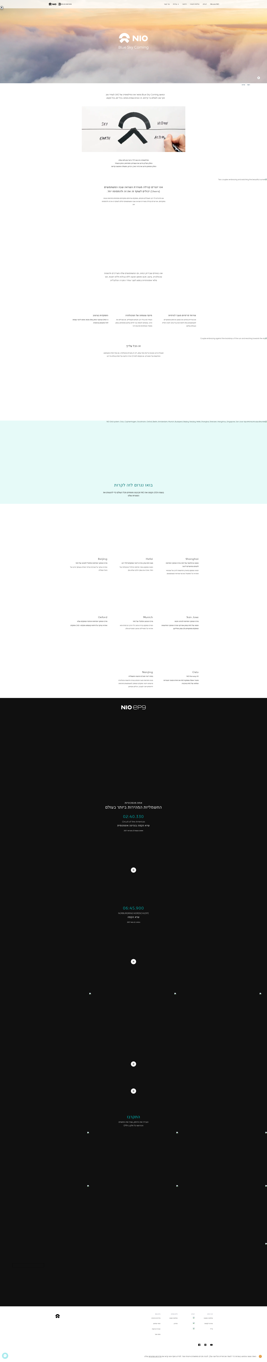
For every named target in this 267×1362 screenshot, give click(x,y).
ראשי (248, 85)
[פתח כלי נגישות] (1, 7)
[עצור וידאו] (133, 870)
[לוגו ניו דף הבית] (60, 4)
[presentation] (211, 1344)
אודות (243, 85)
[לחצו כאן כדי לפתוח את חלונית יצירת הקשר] (5, 1356)
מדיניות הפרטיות (155, 1356)
